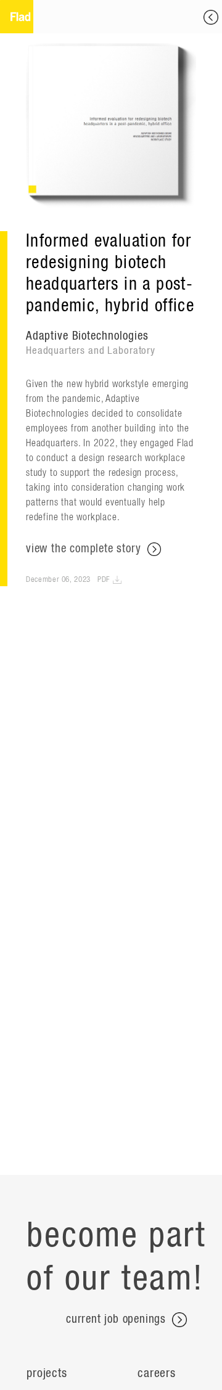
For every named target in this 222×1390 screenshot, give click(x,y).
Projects (47, 1373)
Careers (157, 1373)
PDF (105, 580)
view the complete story (85, 549)
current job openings (118, 1319)
